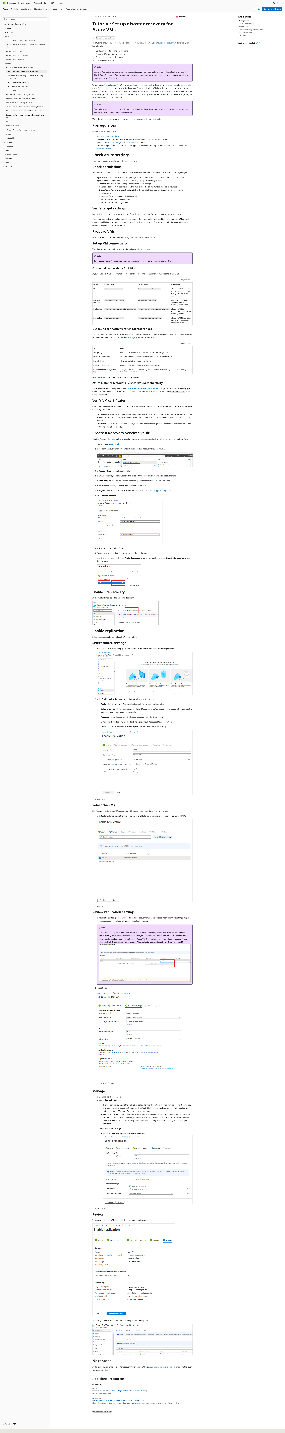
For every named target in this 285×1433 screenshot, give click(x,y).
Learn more (97, 97)
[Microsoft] (4, 3)
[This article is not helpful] (260, 43)
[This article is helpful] (257, 43)
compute (110, 142)
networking (131, 142)
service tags (130, 337)
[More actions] (191, 17)
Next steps (243, 35)
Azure (102, 17)
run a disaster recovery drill (161, 1367)
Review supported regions (108, 136)
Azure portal (113, 444)
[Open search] (274, 3)
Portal (257, 9)
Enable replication (245, 32)
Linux (148, 139)
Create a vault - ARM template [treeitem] (17, 55)
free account (138, 119)
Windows (139, 139)
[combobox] (25, 19)
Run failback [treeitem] (12, 90)
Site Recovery (112, 17)
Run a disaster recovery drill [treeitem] (18, 82)
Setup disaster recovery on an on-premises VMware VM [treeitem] (25, 45)
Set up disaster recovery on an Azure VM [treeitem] (21, 40)
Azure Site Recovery (165, 43)
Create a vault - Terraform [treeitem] (15, 59)
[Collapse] (47, 15)
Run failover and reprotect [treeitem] (18, 86)
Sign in (279, 3)
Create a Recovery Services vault (251, 30)
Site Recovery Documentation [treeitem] (15, 24)
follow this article (104, 148)
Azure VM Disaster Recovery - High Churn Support (159, 939)
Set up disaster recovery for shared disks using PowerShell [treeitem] (25, 77)
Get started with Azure (272, 9)
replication (111, 85)
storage (118, 142)
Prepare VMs (243, 27)
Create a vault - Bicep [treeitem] (14, 51)
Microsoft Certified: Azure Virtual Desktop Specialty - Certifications (118, 1400)
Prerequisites (244, 21)
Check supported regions (159, 490)
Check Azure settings (246, 24)
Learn (95, 17)
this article (127, 112)
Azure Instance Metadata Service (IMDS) (143, 388)
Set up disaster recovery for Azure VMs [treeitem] (23, 71)
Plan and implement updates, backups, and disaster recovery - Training (119, 1391)
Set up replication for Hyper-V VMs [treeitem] (19, 103)
